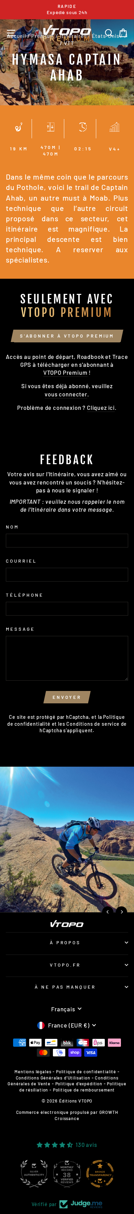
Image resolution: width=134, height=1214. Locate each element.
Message (20, 629)
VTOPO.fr (65, 965)
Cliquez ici (101, 407)
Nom (12, 527)
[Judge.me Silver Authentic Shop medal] (34, 1174)
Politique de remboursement (84, 1090)
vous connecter (66, 394)
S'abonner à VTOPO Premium (67, 336)
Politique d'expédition (78, 1083)
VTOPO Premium (65, 372)
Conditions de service (92, 724)
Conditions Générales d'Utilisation (53, 1077)
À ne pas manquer (65, 987)
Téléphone (25, 595)
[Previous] (107, 912)
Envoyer (67, 697)
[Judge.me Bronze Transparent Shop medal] (100, 1174)
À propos (65, 942)
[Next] (121, 912)
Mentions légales (32, 1071)
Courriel (21, 561)
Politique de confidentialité (86, 1071)
